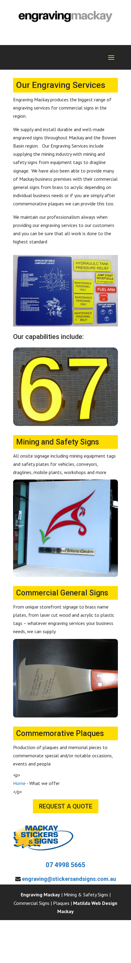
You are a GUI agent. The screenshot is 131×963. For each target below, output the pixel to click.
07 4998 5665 (65, 865)
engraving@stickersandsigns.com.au (69, 879)
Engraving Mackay (40, 894)
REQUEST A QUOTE (65, 806)
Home (19, 783)
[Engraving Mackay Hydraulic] (65, 325)
